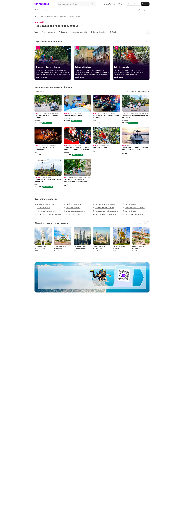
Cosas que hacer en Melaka (60, 247)
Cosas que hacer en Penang (138, 247)
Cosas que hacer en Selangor (99, 247)
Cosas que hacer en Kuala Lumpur (80, 247)
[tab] (36, 32)
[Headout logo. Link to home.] (41, 4)
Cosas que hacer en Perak (119, 247)
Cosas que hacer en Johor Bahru (40, 247)
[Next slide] (148, 32)
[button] (42, 10)
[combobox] (76, 4)
